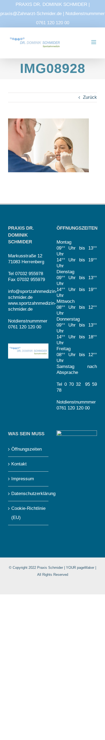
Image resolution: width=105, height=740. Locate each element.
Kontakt (19, 464)
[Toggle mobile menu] (94, 42)
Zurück (90, 97)
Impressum (22, 478)
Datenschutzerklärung (28, 493)
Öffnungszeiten (26, 449)
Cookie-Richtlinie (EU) (28, 513)
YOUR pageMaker (80, 568)
